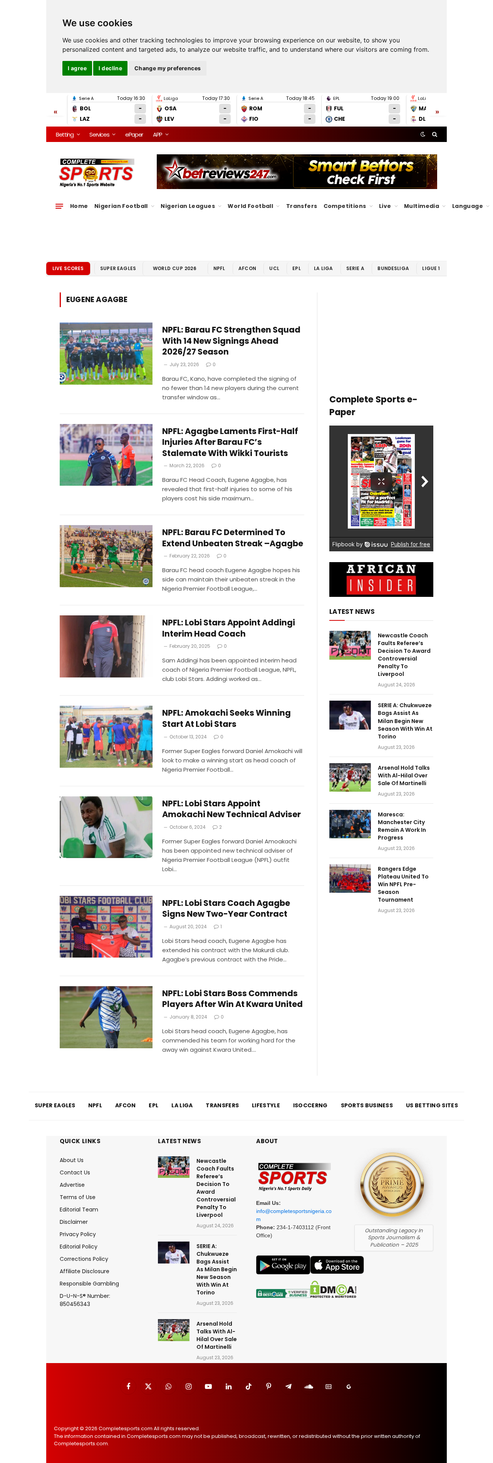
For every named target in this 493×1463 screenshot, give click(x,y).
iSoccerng (310, 1105)
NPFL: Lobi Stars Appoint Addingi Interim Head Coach (228, 628)
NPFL (219, 268)
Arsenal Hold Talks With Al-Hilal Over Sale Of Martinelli (404, 775)
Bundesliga (393, 268)
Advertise (72, 1185)
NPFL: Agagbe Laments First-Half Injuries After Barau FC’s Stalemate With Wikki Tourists (230, 442)
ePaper (134, 134)
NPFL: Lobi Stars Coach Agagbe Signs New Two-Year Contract (226, 909)
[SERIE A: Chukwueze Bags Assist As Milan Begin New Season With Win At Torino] (350, 715)
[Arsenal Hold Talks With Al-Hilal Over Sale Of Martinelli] (350, 777)
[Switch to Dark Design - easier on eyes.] (423, 134)
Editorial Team (79, 1209)
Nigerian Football (121, 206)
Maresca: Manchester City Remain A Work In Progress (402, 826)
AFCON (247, 268)
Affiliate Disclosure (84, 1271)
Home (79, 206)
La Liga (323, 268)
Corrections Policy (84, 1259)
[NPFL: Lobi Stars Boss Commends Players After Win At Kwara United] (106, 1017)
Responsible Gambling (89, 1283)
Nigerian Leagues (188, 206)
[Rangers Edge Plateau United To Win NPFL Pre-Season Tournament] (350, 878)
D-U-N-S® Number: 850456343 (85, 1300)
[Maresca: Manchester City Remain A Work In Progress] (350, 824)
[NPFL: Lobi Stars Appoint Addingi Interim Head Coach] (106, 646)
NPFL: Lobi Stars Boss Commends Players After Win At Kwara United (232, 999)
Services (99, 134)
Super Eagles (118, 268)
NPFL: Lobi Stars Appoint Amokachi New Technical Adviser (231, 809)
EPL (296, 268)
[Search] (434, 134)
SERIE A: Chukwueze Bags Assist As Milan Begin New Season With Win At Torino (405, 720)
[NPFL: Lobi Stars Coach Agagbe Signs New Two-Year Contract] (106, 927)
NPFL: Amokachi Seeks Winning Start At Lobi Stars (226, 719)
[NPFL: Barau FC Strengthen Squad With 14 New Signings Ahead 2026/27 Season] (106, 354)
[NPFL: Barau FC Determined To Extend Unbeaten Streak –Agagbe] (106, 556)
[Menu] (59, 206)
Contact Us (75, 1172)
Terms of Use (78, 1197)
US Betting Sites (432, 1105)
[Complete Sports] (97, 173)
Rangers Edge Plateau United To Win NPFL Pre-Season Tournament (403, 884)
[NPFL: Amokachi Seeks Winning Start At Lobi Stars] (106, 737)
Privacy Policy (78, 1234)
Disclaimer (74, 1222)
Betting (65, 134)
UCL (274, 268)
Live (385, 206)
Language (467, 206)
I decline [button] (110, 68)
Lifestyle (266, 1105)
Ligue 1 (431, 268)
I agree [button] (77, 68)
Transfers (301, 206)
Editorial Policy (78, 1246)
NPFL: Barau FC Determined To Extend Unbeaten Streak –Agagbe (232, 538)
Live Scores (68, 268)
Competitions (345, 206)
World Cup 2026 (175, 268)
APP (157, 134)
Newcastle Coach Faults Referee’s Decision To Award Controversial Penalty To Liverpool (404, 655)
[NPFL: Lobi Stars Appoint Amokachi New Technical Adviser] (106, 827)
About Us (72, 1160)
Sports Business (367, 1105)
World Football (250, 206)
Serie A (355, 268)
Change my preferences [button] (167, 68)
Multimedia (421, 206)
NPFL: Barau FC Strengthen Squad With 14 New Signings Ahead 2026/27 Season (231, 340)
